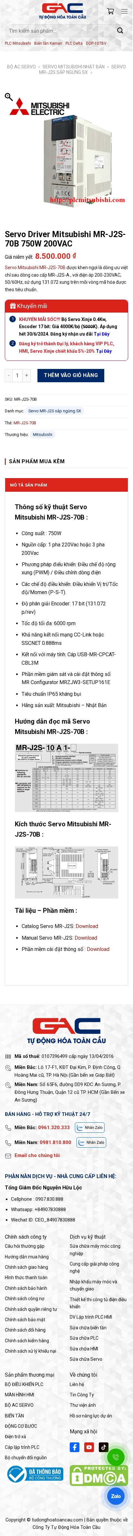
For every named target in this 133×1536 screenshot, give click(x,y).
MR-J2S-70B (52, 267)
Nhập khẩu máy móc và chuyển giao (93, 1285)
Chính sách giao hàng (26, 1267)
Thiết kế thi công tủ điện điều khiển (98, 1303)
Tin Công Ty (82, 1394)
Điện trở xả (15, 1436)
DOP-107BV (96, 43)
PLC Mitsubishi (18, 43)
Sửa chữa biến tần (88, 1327)
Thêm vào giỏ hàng (71, 375)
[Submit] (120, 30)
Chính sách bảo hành (26, 1288)
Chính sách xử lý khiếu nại (30, 1351)
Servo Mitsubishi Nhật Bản (74, 66)
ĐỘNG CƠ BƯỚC (21, 1426)
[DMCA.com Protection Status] (99, 1475)
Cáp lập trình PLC (22, 1447)
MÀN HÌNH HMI (19, 1394)
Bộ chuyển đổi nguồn (26, 1457)
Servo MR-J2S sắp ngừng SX (82, 69)
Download (87, 926)
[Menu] (124, 11)
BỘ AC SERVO (21, 66)
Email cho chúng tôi (37, 1155)
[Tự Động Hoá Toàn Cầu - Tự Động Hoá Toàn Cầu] (63, 11)
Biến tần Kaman (48, 43)
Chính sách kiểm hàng (27, 1340)
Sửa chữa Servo (86, 1359)
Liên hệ (77, 1384)
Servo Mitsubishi (21, 267)
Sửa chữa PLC (84, 1338)
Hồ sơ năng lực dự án (91, 1415)
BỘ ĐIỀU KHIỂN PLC (24, 1384)
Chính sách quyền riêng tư (31, 1309)
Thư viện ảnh (83, 1405)
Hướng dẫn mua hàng (27, 1256)
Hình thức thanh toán (26, 1277)
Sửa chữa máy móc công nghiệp (95, 1250)
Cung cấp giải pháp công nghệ (94, 1267)
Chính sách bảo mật (25, 1319)
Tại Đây (104, 351)
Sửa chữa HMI (84, 1348)
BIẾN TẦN (14, 1415)
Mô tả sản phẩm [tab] (28, 485)
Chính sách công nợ (24, 1298)
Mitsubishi (42, 434)
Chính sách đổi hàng (25, 1330)
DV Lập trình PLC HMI (91, 1317)
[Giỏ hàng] (110, 11)
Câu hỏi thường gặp (25, 1246)
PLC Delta (74, 43)
